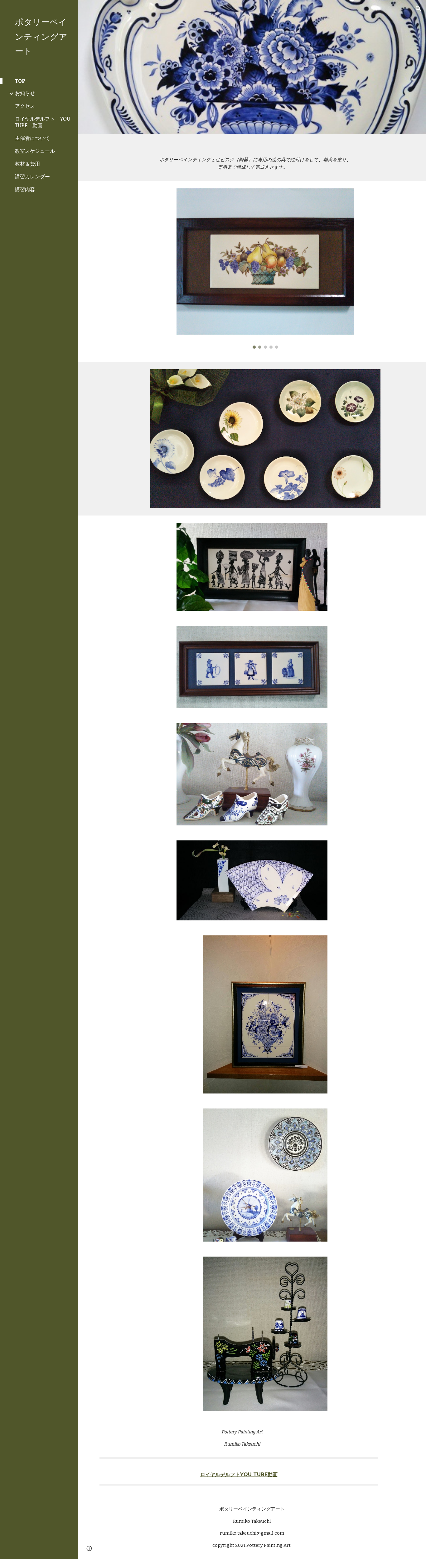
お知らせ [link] (25, 93)
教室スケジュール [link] (35, 151)
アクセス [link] (25, 106)
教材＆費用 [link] (27, 164)
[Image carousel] (265, 268)
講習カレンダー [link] (32, 177)
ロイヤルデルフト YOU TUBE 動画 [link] (42, 122)
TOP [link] (20, 81)
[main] (252, 157)
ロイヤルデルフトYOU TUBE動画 (239, 1474)
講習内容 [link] (25, 189)
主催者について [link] (32, 138)
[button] (418, 8)
